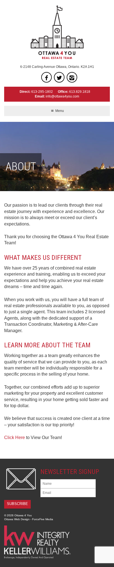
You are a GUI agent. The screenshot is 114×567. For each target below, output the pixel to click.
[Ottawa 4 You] (57, 32)
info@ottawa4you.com (62, 96)
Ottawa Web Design (17, 519)
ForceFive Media (42, 519)
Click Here (14, 437)
